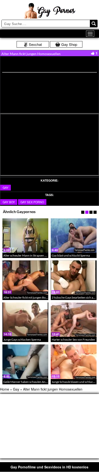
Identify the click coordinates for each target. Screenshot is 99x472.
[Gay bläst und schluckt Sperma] (74, 235)
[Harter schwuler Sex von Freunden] (74, 319)
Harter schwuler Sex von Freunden (73, 339)
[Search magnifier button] (94, 23)
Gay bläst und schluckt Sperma (71, 255)
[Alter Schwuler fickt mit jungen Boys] (25, 277)
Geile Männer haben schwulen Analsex (27, 382)
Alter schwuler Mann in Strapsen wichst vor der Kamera (38, 255)
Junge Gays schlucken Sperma (22, 339)
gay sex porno (32, 202)
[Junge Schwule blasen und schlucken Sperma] (74, 361)
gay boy (9, 202)
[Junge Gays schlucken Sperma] (25, 319)
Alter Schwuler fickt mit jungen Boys (25, 297)
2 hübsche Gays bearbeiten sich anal (74, 297)
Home (4, 389)
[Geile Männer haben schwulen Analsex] (25, 361)
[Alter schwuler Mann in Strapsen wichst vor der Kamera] (25, 235)
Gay (5, 187)
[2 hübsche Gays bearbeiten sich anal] (74, 277)
